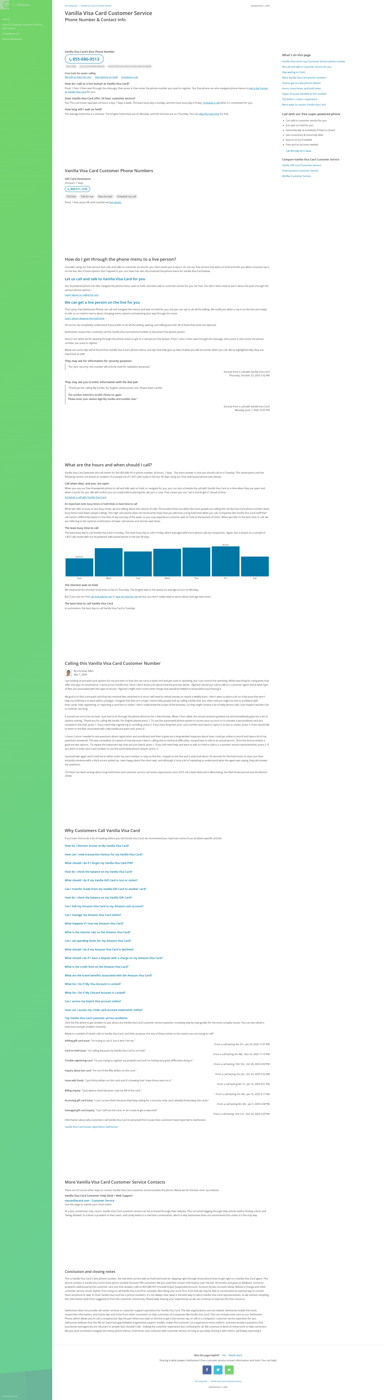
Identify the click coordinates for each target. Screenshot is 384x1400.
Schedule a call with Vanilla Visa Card (85, 497)
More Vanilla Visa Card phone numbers (304, 77)
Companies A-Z (10, 33)
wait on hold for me (127, 596)
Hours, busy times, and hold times (301, 88)
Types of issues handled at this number (304, 93)
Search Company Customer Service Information (22, 26)
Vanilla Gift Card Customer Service (301, 165)
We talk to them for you (78, 77)
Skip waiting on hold (106, 77)
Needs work (235, 1355)
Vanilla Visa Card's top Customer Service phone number (313, 61)
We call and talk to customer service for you (307, 66)
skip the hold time (209, 114)
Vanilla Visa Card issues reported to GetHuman (91, 1126)
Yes (224, 1355)
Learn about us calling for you (81, 295)
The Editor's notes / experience (299, 99)
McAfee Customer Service (296, 176)
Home (5, 19)
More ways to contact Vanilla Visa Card (304, 104)
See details (115, 202)
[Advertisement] (155, 142)
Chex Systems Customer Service (300, 170)
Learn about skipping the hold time (84, 318)
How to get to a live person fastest (301, 83)
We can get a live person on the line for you (102, 302)
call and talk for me (101, 596)
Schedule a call (129, 77)
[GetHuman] (15, 4)
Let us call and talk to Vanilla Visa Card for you (105, 278)
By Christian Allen (83, 671)
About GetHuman (12, 39)
